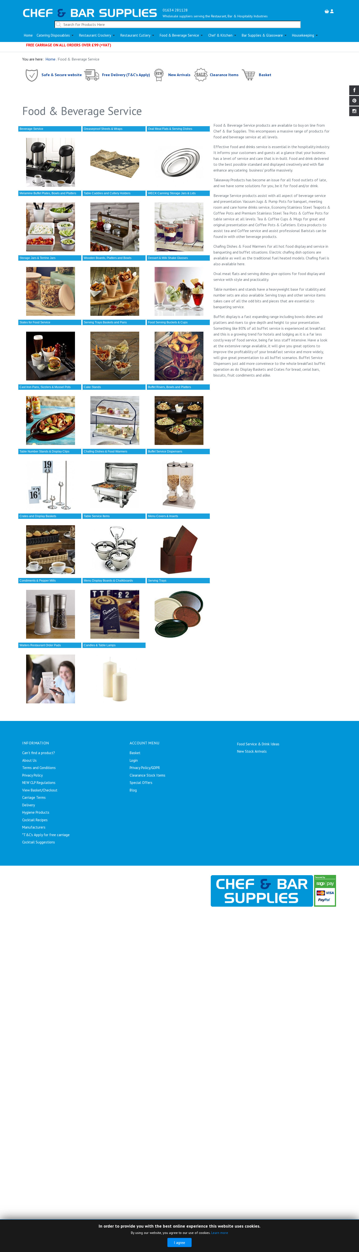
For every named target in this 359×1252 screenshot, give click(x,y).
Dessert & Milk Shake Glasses (168, 258)
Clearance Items (224, 74)
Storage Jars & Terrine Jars (37, 258)
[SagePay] (325, 890)
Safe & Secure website (62, 74)
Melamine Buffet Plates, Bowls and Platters (48, 193)
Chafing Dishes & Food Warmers (105, 451)
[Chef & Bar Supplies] (262, 890)
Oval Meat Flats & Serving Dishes (170, 129)
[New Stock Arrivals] (159, 74)
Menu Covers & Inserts (163, 516)
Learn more (219, 1233)
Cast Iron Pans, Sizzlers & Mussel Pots (45, 387)
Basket (265, 74)
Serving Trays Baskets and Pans (105, 322)
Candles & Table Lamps (100, 645)
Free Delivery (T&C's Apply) (126, 74)
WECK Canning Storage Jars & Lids (172, 193)
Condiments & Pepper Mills (38, 580)
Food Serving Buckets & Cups (168, 322)
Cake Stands (92, 387)
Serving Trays (157, 580)
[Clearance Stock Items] (200, 74)
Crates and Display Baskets (38, 516)
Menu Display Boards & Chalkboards (108, 580)
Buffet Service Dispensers (165, 451)
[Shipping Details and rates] (92, 74)
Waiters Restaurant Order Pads (40, 645)
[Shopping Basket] (327, 11)
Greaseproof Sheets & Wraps (103, 129)
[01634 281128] (90, 12)
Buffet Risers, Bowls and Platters (169, 387)
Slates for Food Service (35, 322)
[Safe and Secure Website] (31, 74)
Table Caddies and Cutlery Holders (107, 193)
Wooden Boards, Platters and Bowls (107, 258)
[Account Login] (332, 11)
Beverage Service (31, 129)
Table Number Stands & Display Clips (44, 451)
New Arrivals (179, 74)
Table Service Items (97, 516)
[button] (56, 35)
